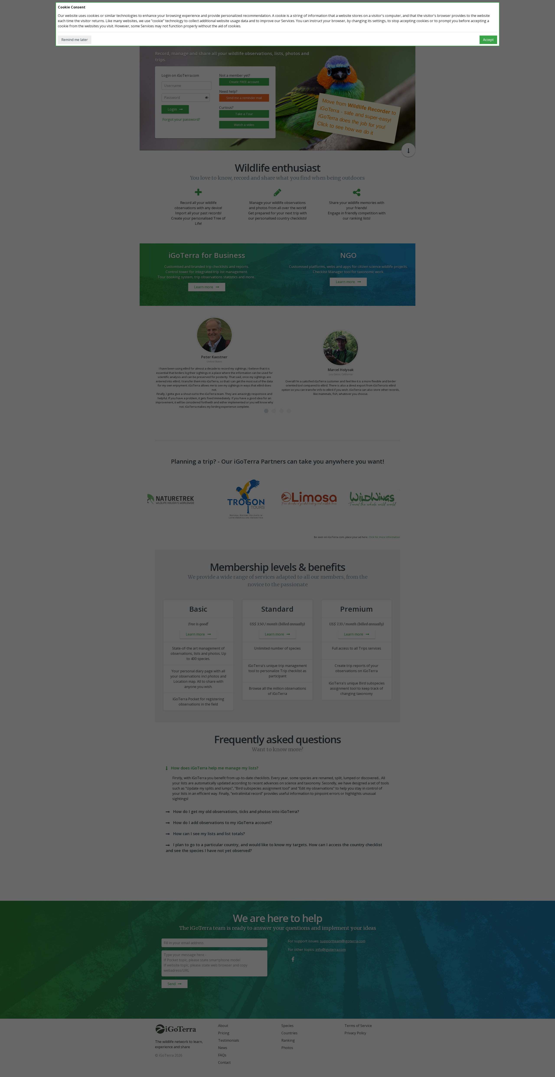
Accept (488, 39)
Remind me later (74, 39)
